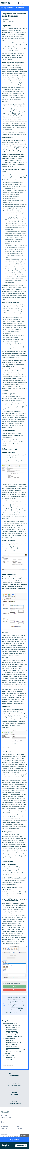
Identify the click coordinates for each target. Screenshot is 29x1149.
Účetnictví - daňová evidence (14, 1050)
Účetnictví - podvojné (12, 1051)
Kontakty (19, 1129)
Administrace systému (11, 1025)
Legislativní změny (11, 1029)
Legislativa (9, 1057)
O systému (4, 1126)
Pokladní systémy (11, 1044)
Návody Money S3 (8, 1023)
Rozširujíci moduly (11, 1046)
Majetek (8, 1040)
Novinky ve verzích (11, 1031)
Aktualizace (13, 1013)
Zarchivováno (9, 1055)
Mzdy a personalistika (12, 1042)
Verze (7, 1059)
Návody (6, 7)
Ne (15, 990)
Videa (6, 1053)
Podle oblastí (8, 1038)
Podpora (4, 1129)
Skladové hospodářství (12, 1048)
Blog (17, 1126)
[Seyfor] (5, 1145)
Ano (15, 986)
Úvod (2, 7)
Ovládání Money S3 (11, 1033)
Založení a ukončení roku (13, 1036)
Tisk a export (9, 1034)
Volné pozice (20, 1145)
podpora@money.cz (16, 1007)
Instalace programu (11, 1027)
